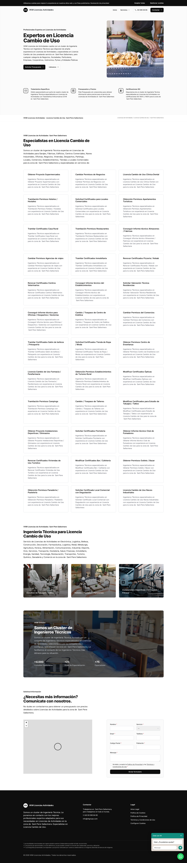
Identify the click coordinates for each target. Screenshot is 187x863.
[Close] (181, 835)
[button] (57, 746)
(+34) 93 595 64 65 (90, 815)
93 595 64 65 (142, 10)
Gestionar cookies (157, 3)
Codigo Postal (115, 743)
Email (112, 734)
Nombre (113, 724)
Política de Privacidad (135, 764)
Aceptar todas (139, 3)
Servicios (123, 10)
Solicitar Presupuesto (33, 67)
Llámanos (52, 67)
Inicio (115, 10)
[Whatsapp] (180, 856)
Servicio (139, 724)
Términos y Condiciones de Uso (143, 820)
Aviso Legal (135, 809)
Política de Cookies (138, 813)
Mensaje (113, 752)
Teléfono (140, 734)
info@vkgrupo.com (90, 819)
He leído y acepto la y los (133, 765)
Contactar (156, 10)
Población (140, 743)
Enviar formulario (135, 772)
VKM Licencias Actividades (41, 10)
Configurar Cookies (138, 823)
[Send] (180, 848)
